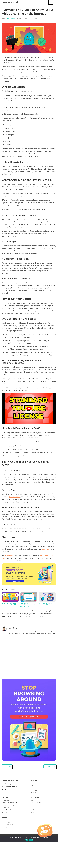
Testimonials (34, 792)
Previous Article (50, 766)
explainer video (44, 555)
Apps (32, 800)
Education (33, 807)
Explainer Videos (6, 807)
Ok (26, 839)
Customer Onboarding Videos (9, 802)
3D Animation (5, 800)
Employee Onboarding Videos (9, 805)
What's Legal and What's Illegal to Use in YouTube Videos (9, 605)
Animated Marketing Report (9, 822)
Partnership (34, 790)
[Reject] (2, 839)
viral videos (46, 549)
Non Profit (33, 812)
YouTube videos (14, 497)
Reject (31, 839)
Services (5, 797)
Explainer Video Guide (7, 824)
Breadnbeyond (9, 555)
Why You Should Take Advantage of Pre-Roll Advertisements (45, 605)
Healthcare (34, 810)
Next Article (7, 766)
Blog (3, 820)
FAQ (32, 787)
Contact (33, 785)
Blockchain (34, 805)
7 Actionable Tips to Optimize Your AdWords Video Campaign (27, 605)
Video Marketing (6, 827)
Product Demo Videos (7, 810)
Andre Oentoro (11, 18)
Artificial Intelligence (36, 802)
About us (33, 783)
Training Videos (6, 812)
